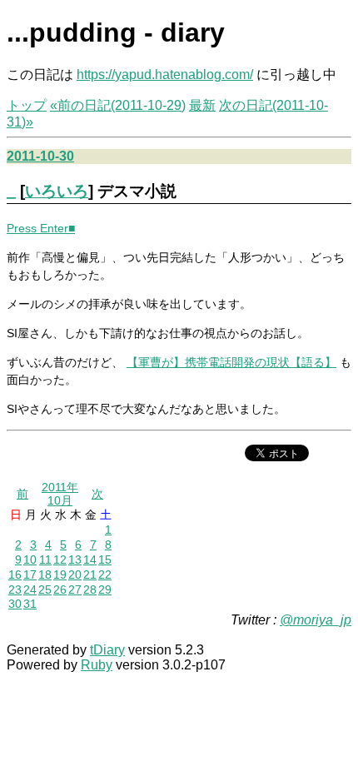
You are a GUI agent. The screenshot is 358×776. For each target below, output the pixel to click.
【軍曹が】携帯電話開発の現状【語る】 (231, 362)
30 (15, 603)
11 (45, 559)
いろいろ (56, 191)
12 (60, 559)
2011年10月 (60, 493)
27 (75, 589)
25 (45, 589)
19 (60, 574)
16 (15, 574)
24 (30, 589)
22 (105, 574)
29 (105, 589)
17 (30, 574)
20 (75, 574)
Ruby (96, 665)
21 (90, 574)
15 (105, 559)
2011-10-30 (40, 156)
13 (75, 559)
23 (15, 589)
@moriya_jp (315, 620)
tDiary (107, 650)
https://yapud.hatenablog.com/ (165, 74)
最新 (202, 105)
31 (30, 603)
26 (60, 589)
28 (90, 589)
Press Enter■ (41, 228)
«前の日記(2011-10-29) (118, 105)
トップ (27, 105)
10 (30, 559)
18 (45, 574)
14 (90, 559)
